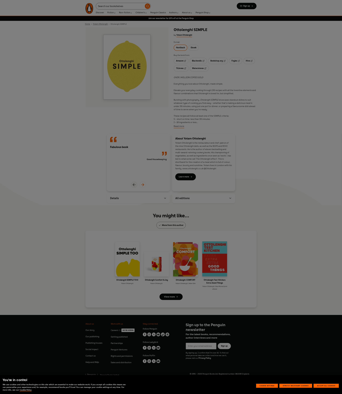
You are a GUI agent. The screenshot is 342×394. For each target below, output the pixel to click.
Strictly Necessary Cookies (296, 386)
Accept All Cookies (326, 386)
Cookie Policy (26, 390)
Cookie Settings (267, 386)
